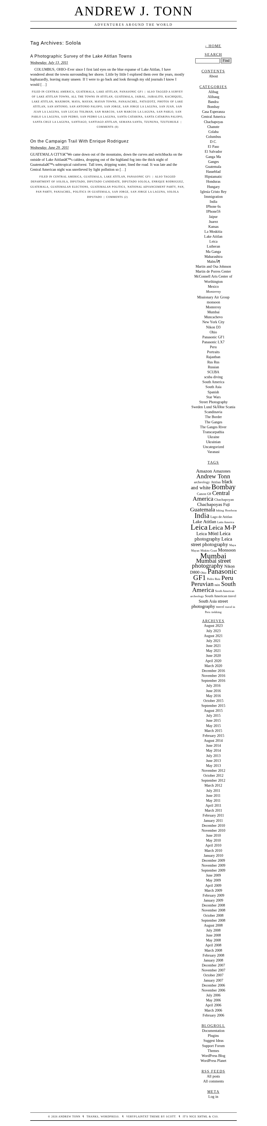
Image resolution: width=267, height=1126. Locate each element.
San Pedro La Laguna (97, 116)
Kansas (213, 226)
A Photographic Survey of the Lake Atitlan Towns (81, 56)
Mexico (213, 286)
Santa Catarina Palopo (163, 116)
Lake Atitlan (107, 91)
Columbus (213, 136)
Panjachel (62, 191)
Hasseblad (213, 171)
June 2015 (213, 720)
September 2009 (213, 870)
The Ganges (213, 422)
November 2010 (213, 830)
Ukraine (213, 437)
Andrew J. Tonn (133, 11)
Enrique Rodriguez (167, 181)
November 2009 (213, 865)
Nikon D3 (213, 327)
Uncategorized (213, 447)
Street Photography (213, 402)
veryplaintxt (137, 1116)
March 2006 (213, 1010)
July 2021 (213, 641)
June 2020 (213, 655)
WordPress (110, 1116)
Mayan (87, 101)
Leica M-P (222, 527)
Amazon (204, 471)
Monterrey (213, 291)
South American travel (220, 596)
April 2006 (213, 1005)
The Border (213, 417)
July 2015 (213, 715)
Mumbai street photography (211, 563)
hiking (220, 510)
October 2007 (213, 975)
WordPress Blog (213, 1056)
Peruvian (202, 583)
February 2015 (213, 735)
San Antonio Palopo (86, 106)
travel (220, 607)
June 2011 (213, 795)
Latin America (225, 522)
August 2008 (213, 925)
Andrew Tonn (213, 476)
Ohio (213, 332)
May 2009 (213, 880)
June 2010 (213, 835)
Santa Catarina (130, 116)
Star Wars (213, 397)
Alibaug (213, 97)
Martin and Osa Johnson (213, 266)
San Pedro (69, 116)
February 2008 (213, 955)
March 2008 (213, 950)
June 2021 (213, 646)
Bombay (213, 107)
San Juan (166, 106)
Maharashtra (213, 256)
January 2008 (213, 960)
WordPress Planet (213, 1060)
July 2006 (213, 995)
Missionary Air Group (213, 297)
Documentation (213, 1031)
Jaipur (213, 217)
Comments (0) (107, 126)
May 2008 (213, 940)
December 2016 (213, 671)
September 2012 (213, 780)
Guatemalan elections (69, 186)
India (213, 201)
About (213, 76)
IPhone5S (213, 211)
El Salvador (213, 151)
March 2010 (213, 850)
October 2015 (213, 701)
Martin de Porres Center (213, 271)
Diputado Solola (136, 181)
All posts (213, 1076)
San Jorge (112, 106)
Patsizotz (147, 101)
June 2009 (213, 875)
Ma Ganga (213, 251)
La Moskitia (213, 231)
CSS (215, 1116)
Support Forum (213, 1046)
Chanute (213, 127)
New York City (213, 322)
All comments (213, 1081)
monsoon (213, 302)
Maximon (62, 101)
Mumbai (213, 312)
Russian (213, 367)
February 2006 (213, 1015)
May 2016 (213, 696)
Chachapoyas (213, 122)
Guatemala (85, 91)
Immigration (213, 196)
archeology (202, 482)
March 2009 (213, 890)
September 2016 (213, 680)
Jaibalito (155, 96)
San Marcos (105, 111)
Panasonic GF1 (131, 91)
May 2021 (213, 650)
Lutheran (213, 246)
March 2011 (213, 810)
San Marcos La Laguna (136, 111)
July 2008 (213, 930)
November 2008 (213, 910)
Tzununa (151, 121)
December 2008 (213, 905)
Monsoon (227, 550)
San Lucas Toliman (77, 111)
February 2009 (213, 895)
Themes (213, 1051)
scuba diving (213, 377)
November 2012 (213, 770)
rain (217, 585)
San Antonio (57, 106)
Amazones (221, 471)
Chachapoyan (224, 499)
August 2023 (213, 625)
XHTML (202, 1116)
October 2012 (213, 775)
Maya (76, 101)
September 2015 (213, 705)
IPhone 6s (213, 206)
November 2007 (213, 970)
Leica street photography (211, 541)
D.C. (213, 141)
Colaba (213, 132)
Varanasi (213, 452)
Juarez (213, 221)
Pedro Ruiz (213, 579)
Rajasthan (213, 357)
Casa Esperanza (213, 111)
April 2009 (213, 885)
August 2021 (213, 636)
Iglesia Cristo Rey (213, 191)
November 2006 (213, 990)
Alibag (213, 92)
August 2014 (213, 740)
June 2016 (213, 691)
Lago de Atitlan (221, 517)
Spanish (213, 392)
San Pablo (165, 111)
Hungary (213, 187)
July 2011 (213, 790)
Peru (213, 347)
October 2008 (213, 915)
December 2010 (213, 825)
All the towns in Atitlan (92, 96)
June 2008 (213, 935)
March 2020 (213, 666)
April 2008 (213, 945)
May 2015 (213, 726)
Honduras (213, 181)
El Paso (213, 146)
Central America (60, 91)
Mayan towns (106, 101)
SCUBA (213, 372)
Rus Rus (213, 362)
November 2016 (213, 676)
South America (213, 382)
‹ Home (213, 46)
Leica (213, 241)
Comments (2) (117, 196)
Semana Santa (130, 121)
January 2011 (213, 820)
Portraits (213, 352)
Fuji (226, 504)
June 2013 (213, 760)
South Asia (213, 387)
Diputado (77, 181)
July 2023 (213, 631)
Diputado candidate (103, 181)
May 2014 (213, 750)
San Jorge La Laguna (140, 106)
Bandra (213, 102)
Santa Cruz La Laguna (51, 121)
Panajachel (128, 101)
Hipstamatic (213, 176)
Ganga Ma (213, 157)
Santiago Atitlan (103, 121)
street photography (209, 603)
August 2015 (213, 710)
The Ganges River (213, 427)
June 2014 (213, 745)
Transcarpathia (213, 432)
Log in (213, 1096)
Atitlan (216, 482)
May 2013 (213, 765)
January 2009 (213, 900)
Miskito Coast (209, 550)
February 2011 (213, 815)
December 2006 (213, 985)
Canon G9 (204, 494)
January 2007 (213, 980)
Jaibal (140, 96)
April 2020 (213, 661)
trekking (216, 612)
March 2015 (213, 731)
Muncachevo (213, 317)
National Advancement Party (152, 186)
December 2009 (213, 860)
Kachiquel (173, 96)
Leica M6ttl (207, 533)
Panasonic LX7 (213, 342)
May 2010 (213, 840)
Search (213, 54)
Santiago (79, 121)
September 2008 (213, 920)
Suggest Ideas (213, 1040)
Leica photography (212, 536)
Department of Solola (49, 181)
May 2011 (213, 800)
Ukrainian (213, 442)
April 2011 (213, 805)
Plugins (213, 1035)
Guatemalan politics (107, 186)
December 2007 (213, 965)
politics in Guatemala (91, 191)
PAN (181, 186)
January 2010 (213, 855)
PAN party (44, 191)
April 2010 (213, 845)
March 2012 (213, 785)
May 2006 (213, 1000)
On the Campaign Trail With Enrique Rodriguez (79, 141)
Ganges (213, 162)
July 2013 (213, 756)
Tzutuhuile (169, 121)
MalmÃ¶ (213, 261)
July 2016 (213, 685)
